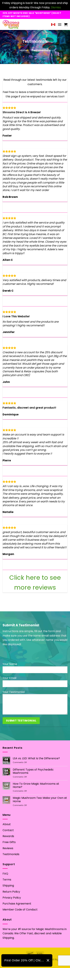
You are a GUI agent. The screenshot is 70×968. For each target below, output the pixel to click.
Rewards (8, 836)
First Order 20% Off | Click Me (24, 960)
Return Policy (11, 892)
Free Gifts (9, 842)
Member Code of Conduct (20, 909)
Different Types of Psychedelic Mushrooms (33, 771)
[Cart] (65, 24)
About (7, 824)
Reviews (8, 848)
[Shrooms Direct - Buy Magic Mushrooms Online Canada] (17, 24)
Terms (7, 880)
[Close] (48, 960)
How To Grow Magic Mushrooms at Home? (36, 785)
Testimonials (11, 854)
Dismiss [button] (56, 7)
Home (23, 50)
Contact (8, 830)
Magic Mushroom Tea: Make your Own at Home (40, 799)
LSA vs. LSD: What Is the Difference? (36, 758)
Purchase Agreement (17, 904)
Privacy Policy (12, 898)
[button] (60, 24)
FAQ (5, 874)
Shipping (8, 885)
